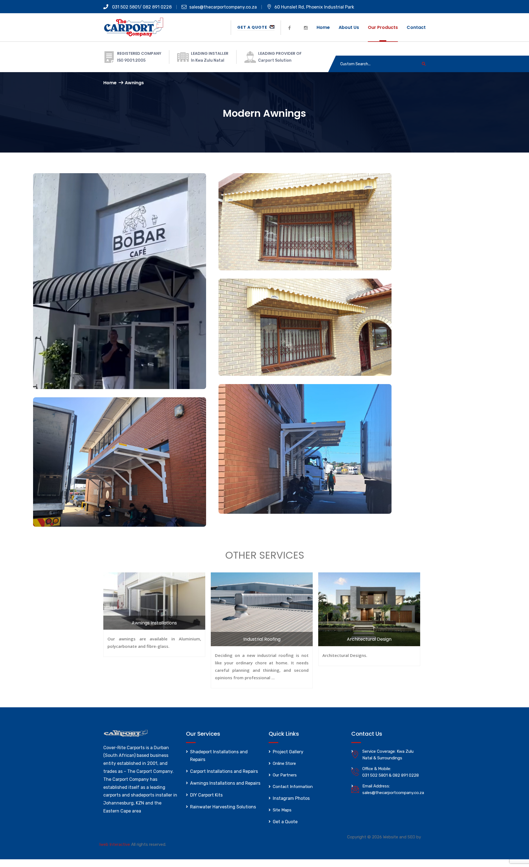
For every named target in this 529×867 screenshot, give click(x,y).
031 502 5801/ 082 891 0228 (141, 7)
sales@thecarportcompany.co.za (223, 7)
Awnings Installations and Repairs (225, 783)
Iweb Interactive (114, 844)
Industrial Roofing (261, 639)
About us (349, 27)
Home (323, 27)
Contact (416, 27)
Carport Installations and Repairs (224, 771)
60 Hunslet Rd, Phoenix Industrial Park (314, 7)
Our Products (383, 27)
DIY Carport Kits (206, 795)
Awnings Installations (154, 623)
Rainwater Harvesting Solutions (223, 806)
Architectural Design (369, 639)
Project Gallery (288, 751)
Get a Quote (252, 27)
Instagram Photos (291, 798)
